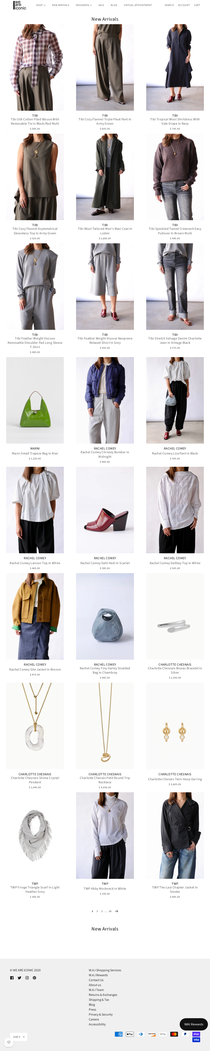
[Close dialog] (179, 475)
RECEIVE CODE (65, 555)
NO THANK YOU (65, 567)
